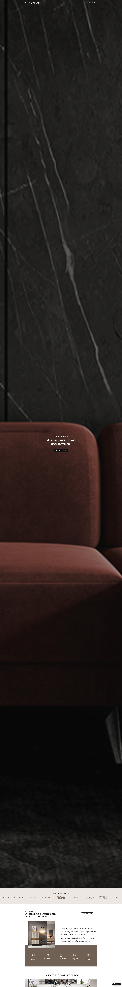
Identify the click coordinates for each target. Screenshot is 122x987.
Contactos (73, 3)
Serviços (65, 3)
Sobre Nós (48, 3)
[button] (116, 984)
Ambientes (56, 3)
